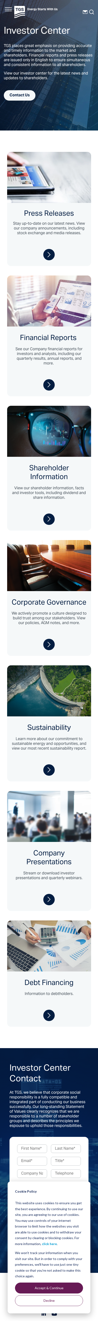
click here (49, 1244)
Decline (49, 1300)
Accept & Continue (49, 1288)
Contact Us (20, 95)
